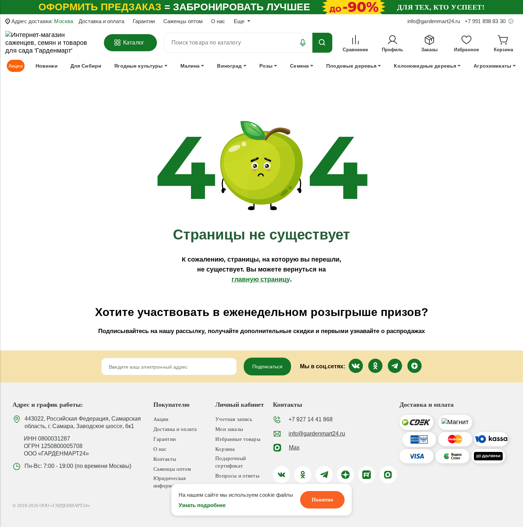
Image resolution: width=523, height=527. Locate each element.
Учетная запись (233, 419)
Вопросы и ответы (237, 476)
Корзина (225, 449)
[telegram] (324, 474)
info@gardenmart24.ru (317, 434)
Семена (299, 66)
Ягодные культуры (138, 66)
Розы (266, 66)
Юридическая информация (169, 482)
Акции (161, 419)
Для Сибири (85, 66)
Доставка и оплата (101, 21)
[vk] (281, 474)
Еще (239, 21)
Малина (190, 66)
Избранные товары (237, 439)
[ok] (302, 474)
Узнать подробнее (202, 505)
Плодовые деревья (351, 66)
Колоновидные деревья (425, 66)
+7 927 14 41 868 (311, 419)
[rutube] (366, 474)
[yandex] (345, 474)
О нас (218, 21)
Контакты (164, 459)
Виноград (229, 66)
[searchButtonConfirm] (322, 43)
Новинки (47, 66)
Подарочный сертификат (230, 462)
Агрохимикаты (492, 66)
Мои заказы (229, 429)
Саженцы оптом (182, 21)
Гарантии (144, 21)
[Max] (388, 474)
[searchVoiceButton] (303, 43)
